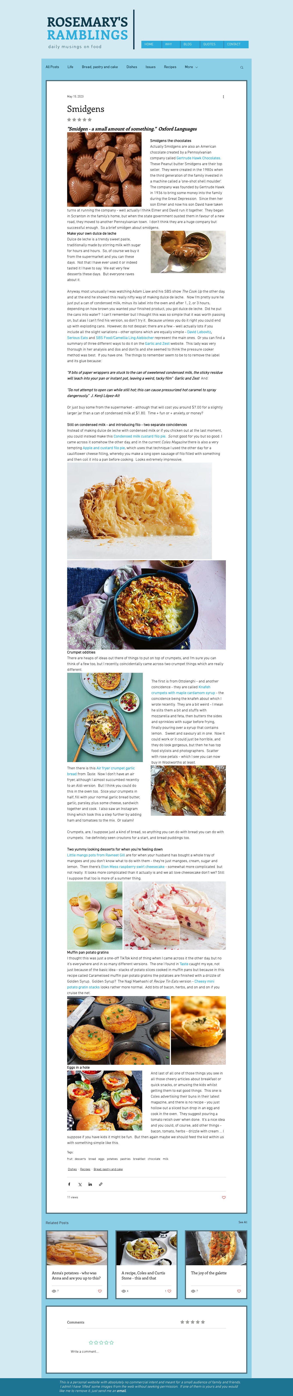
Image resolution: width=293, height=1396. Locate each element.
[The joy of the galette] (216, 1248)
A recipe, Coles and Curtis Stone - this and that (143, 1275)
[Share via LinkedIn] (90, 1184)
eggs (101, 1159)
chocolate (154, 1159)
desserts (80, 1159)
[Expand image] (139, 511)
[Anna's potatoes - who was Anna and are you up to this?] (77, 1248)
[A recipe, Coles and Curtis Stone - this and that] (146, 1248)
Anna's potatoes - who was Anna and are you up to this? (76, 1275)
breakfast (139, 1159)
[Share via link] (101, 1184)
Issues (151, 67)
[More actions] (223, 96)
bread (92, 1159)
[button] (242, 67)
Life (70, 67)
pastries (125, 1159)
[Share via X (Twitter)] (80, 1184)
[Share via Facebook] (69, 1184)
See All (243, 1222)
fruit (69, 1159)
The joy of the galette (209, 1272)
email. (121, 1391)
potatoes (112, 1159)
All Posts (52, 67)
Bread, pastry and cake (100, 67)
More (189, 67)
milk (165, 1159)
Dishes (132, 67)
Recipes (170, 67)
